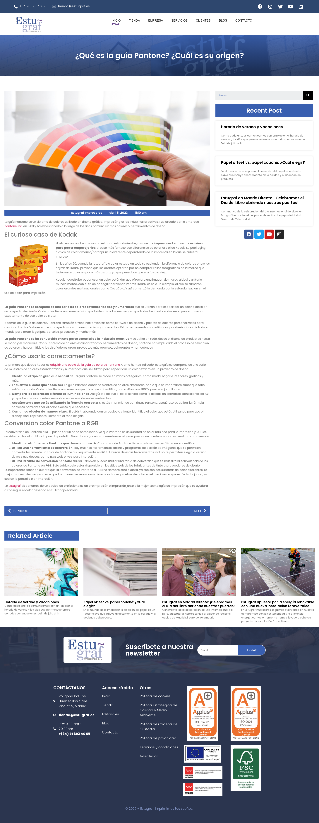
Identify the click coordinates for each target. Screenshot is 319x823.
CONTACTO (243, 20)
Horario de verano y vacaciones (252, 127)
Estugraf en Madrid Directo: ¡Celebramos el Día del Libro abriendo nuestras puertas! (262, 200)
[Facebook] (260, 6)
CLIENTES (203, 20)
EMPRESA (155, 20)
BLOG (223, 20)
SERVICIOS (179, 20)
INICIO (116, 20)
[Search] (308, 95)
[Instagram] (270, 6)
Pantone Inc (13, 226)
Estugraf (15, 486)
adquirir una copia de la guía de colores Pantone (85, 365)
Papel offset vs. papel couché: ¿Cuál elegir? (263, 162)
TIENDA (134, 20)
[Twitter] (280, 6)
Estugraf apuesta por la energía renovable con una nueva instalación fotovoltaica (277, 604)
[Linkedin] (300, 6)
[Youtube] (290, 6)
